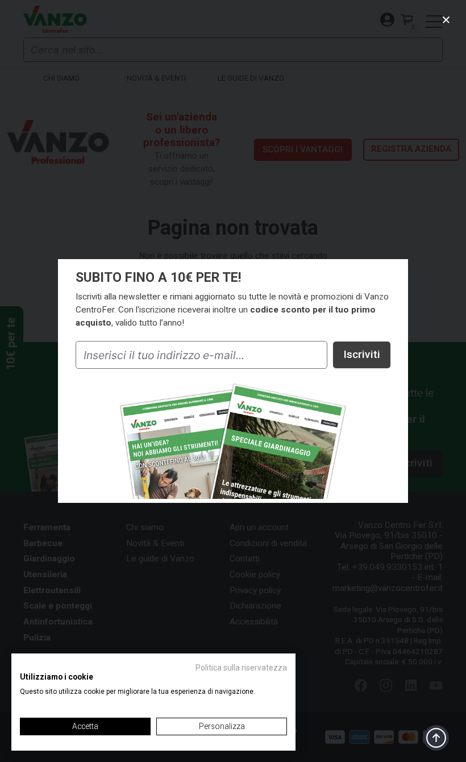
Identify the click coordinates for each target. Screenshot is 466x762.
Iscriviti (361, 354)
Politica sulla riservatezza (241, 667)
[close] (446, 19)
